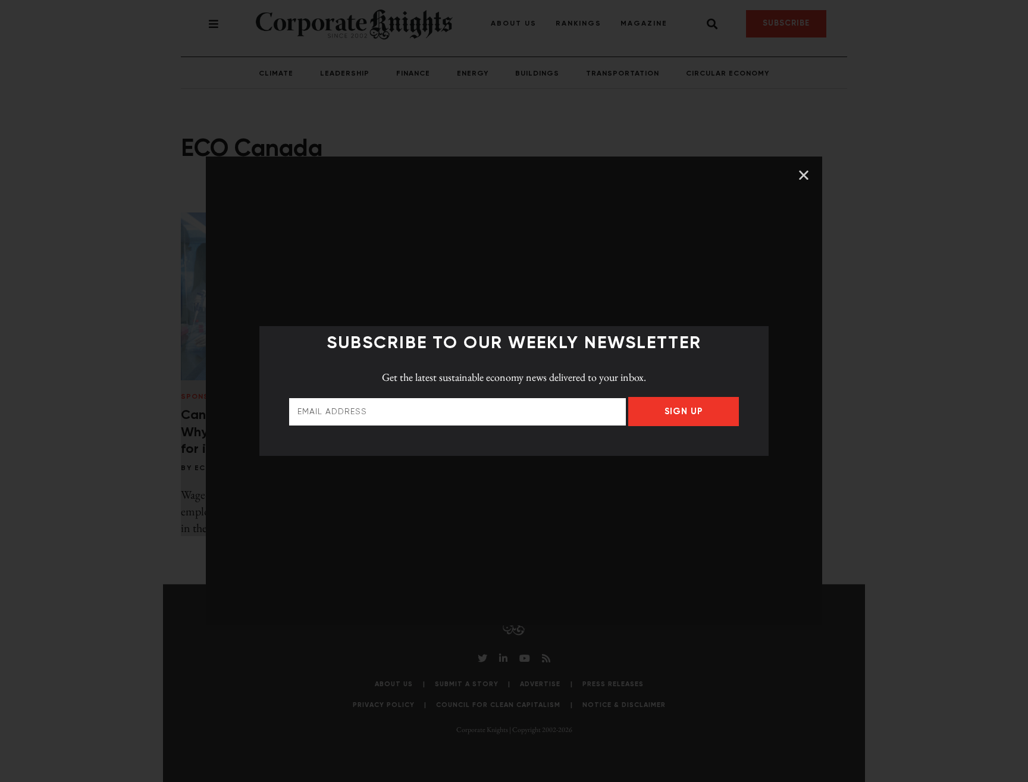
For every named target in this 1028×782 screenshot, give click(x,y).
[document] (514, 391)
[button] (803, 175)
